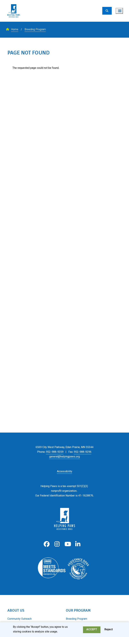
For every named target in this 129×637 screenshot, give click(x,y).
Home (14, 30)
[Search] (107, 11)
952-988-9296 (82, 452)
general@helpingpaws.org (64, 457)
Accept (91, 630)
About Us (15, 610)
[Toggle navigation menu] (119, 11)
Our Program (78, 610)
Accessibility (64, 472)
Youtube (67, 544)
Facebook (47, 544)
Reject (108, 630)
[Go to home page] (13, 2)
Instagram (57, 544)
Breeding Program (35, 30)
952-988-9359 (54, 452)
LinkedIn (78, 544)
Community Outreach (19, 619)
